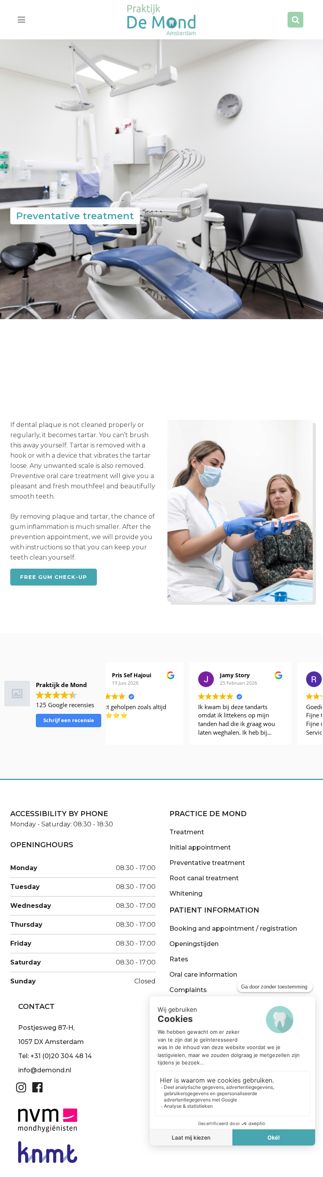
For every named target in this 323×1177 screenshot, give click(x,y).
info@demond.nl (44, 1070)
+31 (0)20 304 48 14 (61, 1056)
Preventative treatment (207, 863)
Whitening (185, 893)
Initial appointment (200, 847)
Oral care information (203, 974)
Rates (178, 959)
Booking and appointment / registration (233, 928)
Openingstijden (194, 944)
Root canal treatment (204, 878)
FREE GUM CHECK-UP (53, 577)
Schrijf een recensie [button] (68, 720)
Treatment (186, 832)
